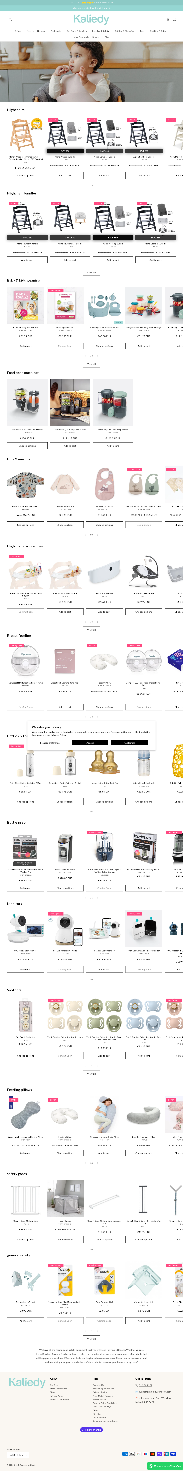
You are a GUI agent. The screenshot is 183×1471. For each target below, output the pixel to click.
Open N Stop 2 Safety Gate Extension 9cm (104, 1222)
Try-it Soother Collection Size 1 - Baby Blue (143, 1038)
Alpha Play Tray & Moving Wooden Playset (26, 594)
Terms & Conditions (59, 1399)
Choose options (25, 175)
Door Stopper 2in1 (104, 1302)
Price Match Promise (103, 1396)
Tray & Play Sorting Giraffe (65, 593)
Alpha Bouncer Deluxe (144, 593)
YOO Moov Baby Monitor (25, 951)
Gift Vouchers (99, 1417)
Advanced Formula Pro (65, 869)
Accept (90, 742)
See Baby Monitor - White (65, 951)
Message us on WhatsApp (167, 1465)
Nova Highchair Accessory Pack (104, 327)
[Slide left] (85, 185)
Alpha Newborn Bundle (143, 157)
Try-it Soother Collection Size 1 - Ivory (65, 1037)
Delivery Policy (100, 1392)
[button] (10, 19)
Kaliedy (17, 1465)
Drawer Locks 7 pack (25, 1302)
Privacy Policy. (58, 734)
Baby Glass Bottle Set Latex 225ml (26, 783)
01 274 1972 (145, 1385)
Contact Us (98, 1385)
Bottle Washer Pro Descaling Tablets (144, 869)
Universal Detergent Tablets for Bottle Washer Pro (25, 870)
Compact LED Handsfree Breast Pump (25, 683)
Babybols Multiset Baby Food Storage (144, 327)
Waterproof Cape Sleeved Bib (25, 506)
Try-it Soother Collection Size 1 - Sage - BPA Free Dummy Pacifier (104, 1038)
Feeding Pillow (104, 683)
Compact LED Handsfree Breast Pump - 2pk (144, 684)
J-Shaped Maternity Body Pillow (104, 1137)
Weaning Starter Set (65, 327)
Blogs (52, 1392)
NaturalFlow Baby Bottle (144, 783)
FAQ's (96, 1410)
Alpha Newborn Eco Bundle (70, 244)
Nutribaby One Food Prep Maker (113, 429)
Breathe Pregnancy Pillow (143, 1137)
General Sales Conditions (105, 1403)
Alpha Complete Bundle (104, 157)
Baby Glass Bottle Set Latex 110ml (65, 783)
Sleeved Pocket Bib (65, 506)
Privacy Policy (56, 1396)
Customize (129, 742)
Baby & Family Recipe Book (25, 327)
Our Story (54, 1385)
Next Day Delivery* (102, 1406)
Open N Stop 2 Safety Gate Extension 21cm (144, 1222)
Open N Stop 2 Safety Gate (25, 1221)
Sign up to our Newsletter (105, 1421)
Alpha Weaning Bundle (65, 157)
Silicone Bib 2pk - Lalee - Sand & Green (144, 506)
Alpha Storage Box (104, 593)
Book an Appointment (103, 1388)
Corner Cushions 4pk (143, 1302)
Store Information (58, 1388)
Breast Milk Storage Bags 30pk (65, 683)
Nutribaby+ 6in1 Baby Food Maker (27, 429)
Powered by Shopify (28, 1465)
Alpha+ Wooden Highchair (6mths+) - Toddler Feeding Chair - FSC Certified (26, 158)
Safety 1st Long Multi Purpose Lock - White (65, 1303)
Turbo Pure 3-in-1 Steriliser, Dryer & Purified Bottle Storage (104, 870)
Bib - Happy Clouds (104, 506)
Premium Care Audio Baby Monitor (144, 951)
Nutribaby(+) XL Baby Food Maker (70, 429)
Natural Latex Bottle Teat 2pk (104, 783)
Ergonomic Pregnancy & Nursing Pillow (25, 1137)
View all (91, 272)
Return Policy (99, 1399)
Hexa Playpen (65, 1221)
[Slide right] (98, 185)
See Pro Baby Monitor (104, 951)
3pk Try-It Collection (25, 1037)
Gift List (97, 1414)
